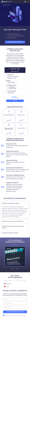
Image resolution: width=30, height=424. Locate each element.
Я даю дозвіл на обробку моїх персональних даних (15, 315)
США (8, 286)
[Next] (17, 268)
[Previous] (13, 268)
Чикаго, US (9, 283)
